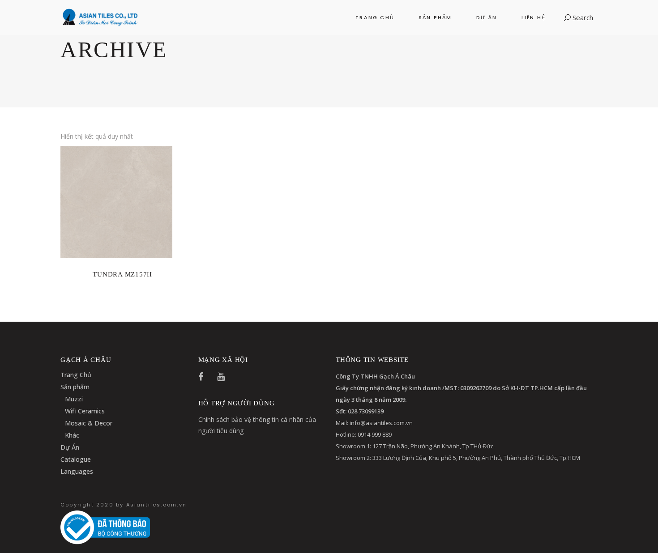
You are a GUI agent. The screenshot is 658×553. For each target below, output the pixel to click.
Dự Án (69, 447)
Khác (72, 435)
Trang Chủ (75, 374)
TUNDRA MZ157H (122, 274)
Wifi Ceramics (85, 411)
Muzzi (74, 399)
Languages (76, 471)
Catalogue (75, 459)
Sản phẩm (75, 387)
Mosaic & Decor (88, 423)
